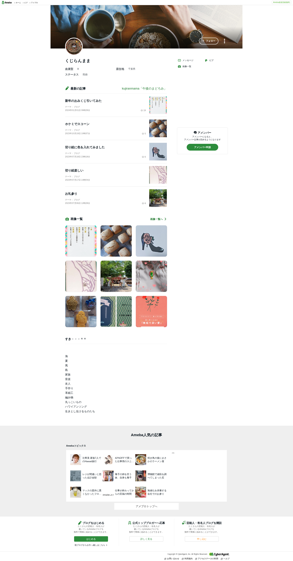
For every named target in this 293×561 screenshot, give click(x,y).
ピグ (211, 60)
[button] (208, 41)
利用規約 (188, 558)
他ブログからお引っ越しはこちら (90, 545)
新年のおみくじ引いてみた (83, 100)
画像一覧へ (156, 219)
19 (144, 110)
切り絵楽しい (74, 170)
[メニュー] (224, 41)
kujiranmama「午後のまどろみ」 (144, 88)
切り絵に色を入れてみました (85, 147)
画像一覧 (186, 66)
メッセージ (187, 60)
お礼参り (71, 193)
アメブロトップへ (146, 506)
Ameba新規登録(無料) (281, 2)
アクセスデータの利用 (208, 558)
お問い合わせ (173, 558)
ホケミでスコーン (77, 124)
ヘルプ (226, 558)
